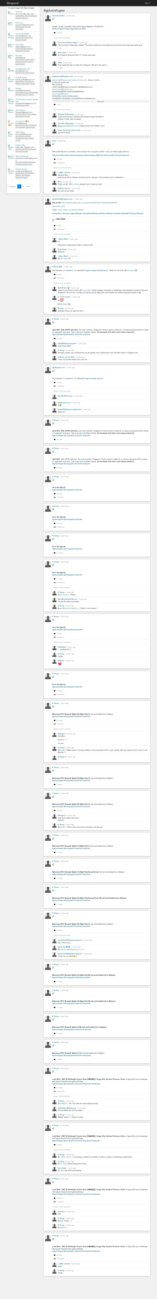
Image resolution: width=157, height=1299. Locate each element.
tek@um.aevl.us (64, 188)
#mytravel (86, 334)
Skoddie (18, 88)
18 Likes (59, 338)
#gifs (21, 49)
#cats (17, 151)
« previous (12, 186)
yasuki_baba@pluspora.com (62, 89)
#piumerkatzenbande (22, 60)
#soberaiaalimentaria (70, 96)
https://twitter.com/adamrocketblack (71, 210)
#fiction (31, 95)
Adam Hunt (62, 52)
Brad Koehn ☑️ (131, 270)
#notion (17, 140)
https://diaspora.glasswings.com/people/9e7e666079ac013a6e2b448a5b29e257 (89, 202)
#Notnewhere (65, 155)
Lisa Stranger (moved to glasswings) (26, 100)
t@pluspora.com (58, 367)
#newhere (69, 270)
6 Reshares (60, 637)
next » (29, 186)
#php (26, 38)
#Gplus (55, 29)
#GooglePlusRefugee (90, 213)
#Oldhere (102, 213)
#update (117, 213)
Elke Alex (18, 56)
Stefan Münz (20, 132)
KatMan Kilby (20, 145)
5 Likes (59, 274)
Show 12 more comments (62, 167)
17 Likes (59, 878)
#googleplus (19, 29)
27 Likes (59, 579)
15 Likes (59, 1033)
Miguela (61, 660)
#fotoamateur (19, 138)
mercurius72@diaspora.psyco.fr (70, 940)
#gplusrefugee (20, 16)
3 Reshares (60, 1091)
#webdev (22, 127)
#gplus (34, 114)
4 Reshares (60, 278)
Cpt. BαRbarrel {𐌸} (65, 396)
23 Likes (59, 494)
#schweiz (18, 40)
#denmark (32, 162)
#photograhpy (29, 138)
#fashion (18, 84)
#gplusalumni (29, 81)
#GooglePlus (57, 213)
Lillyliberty (62, 647)
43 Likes (59, 633)
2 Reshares (60, 229)
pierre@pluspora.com (23, 69)
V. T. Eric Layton (64, 297)
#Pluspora (66, 213)
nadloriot (61, 1211)
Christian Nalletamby (66, 114)
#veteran (33, 149)
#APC (84, 29)
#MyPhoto (99, 155)
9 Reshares (60, 163)
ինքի (61, 1221)
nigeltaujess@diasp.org (67, 1108)
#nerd (27, 16)
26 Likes (59, 523)
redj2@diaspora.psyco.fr (67, 343)
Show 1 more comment (61, 587)
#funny (29, 114)
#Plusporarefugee (77, 155)
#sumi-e (32, 60)
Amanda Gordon (21, 78)
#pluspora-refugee (21, 177)
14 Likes (59, 1059)
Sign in (147, 3)
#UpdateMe (125, 213)
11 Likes (59, 904)
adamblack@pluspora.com (62, 199)
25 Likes (59, 1087)
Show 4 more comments (62, 109)
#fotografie (19, 95)
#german (25, 18)
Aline (54, 141)
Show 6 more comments (62, 729)
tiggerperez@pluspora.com (62, 76)
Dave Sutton (19, 45)
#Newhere (56, 155)
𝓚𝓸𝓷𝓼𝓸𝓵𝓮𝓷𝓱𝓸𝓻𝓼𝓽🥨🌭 (22, 121)
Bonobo (61, 308)
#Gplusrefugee (89, 155)
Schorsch (18, 12)
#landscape (96, 1084)
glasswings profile (58, 206)
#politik (24, 40)
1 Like (60, 48)
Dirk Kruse (19, 23)
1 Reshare (60, 497)
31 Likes (59, 159)
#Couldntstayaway (122, 155)
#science (26, 95)
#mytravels (87, 1029)
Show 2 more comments (62, 642)
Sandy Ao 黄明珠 (64, 947)
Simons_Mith (57, 266)
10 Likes (59, 33)
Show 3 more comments (62, 38)
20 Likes (59, 439)
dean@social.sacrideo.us (67, 599)
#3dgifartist (19, 51)
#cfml (17, 127)
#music (27, 116)
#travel (33, 84)
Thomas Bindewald (22, 34)
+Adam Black (63, 239)
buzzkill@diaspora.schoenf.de (69, 409)
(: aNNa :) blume (64, 172)
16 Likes (59, 981)
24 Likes (59, 1255)
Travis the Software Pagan (68, 42)
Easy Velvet (62, 249)
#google (27, 27)
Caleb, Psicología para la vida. (69, 130)
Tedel (60, 62)
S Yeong (55, 319)
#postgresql (33, 16)
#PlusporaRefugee (136, 213)
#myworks (78, 334)
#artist (17, 49)
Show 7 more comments (62, 391)
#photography (29, 73)
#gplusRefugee (76, 213)
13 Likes (59, 810)
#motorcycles (23, 151)
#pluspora (18, 18)
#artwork (30, 62)
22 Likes (59, 553)
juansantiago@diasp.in (60, 94)
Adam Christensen (22, 156)
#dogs (27, 105)
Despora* (13, 3)
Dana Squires (20, 110)
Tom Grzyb (63, 594)
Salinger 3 (62, 733)
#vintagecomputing (21, 164)
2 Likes (60, 68)
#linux (31, 38)
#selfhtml (28, 136)
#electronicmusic (20, 114)
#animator (26, 51)
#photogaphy (25, 84)
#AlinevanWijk (109, 155)
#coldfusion (33, 125)
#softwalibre (56, 96)
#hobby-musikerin (21, 62)
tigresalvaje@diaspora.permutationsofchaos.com (69, 80)
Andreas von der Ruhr (66, 357)
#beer (17, 162)
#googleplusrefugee (21, 92)
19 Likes (59, 852)
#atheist (27, 149)
